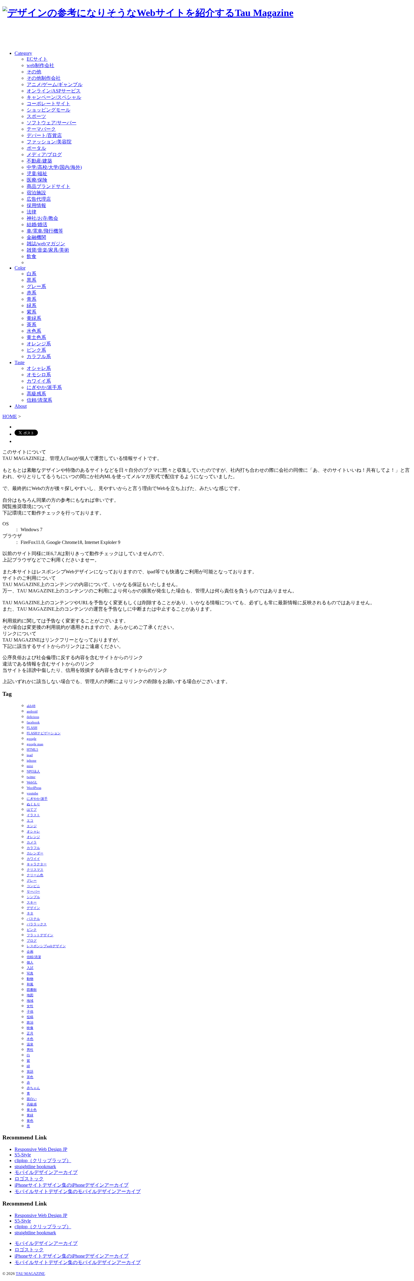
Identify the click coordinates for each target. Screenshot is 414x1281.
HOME (9, 416)
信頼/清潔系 (39, 400)
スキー (32, 902)
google (31, 738)
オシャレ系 (39, 368)
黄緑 (30, 1115)
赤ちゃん (33, 1088)
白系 (31, 273)
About (21, 406)
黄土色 (32, 1110)
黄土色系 (36, 337)
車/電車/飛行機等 (45, 230)
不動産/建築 (39, 160)
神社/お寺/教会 (42, 218)
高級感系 (36, 393)
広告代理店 (39, 199)
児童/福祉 (37, 173)
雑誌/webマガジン (46, 243)
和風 (30, 984)
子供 (30, 1011)
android (32, 711)
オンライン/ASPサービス (54, 90)
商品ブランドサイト (48, 186)
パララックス (37, 924)
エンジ (32, 826)
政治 (30, 1022)
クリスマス (35, 869)
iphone (31, 760)
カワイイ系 (39, 381)
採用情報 (36, 205)
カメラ (32, 842)
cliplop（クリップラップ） (43, 1160)
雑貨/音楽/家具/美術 (48, 250)
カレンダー (35, 853)
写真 (30, 973)
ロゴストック (29, 1178)
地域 (30, 1000)
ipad (30, 755)
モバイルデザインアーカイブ (46, 1172)
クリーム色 (35, 875)
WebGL (32, 782)
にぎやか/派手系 (44, 387)
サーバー (33, 891)
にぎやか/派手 (37, 798)
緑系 (31, 305)
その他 (34, 71)
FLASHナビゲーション (44, 733)
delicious (33, 717)
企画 (30, 951)
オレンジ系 (39, 343)
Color (20, 267)
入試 (30, 968)
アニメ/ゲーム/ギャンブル (54, 84)
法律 (31, 211)
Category (23, 53)
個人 (30, 962)
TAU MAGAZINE (30, 1273)
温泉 (30, 1044)
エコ (30, 820)
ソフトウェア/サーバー (51, 122)
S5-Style (23, 1154)
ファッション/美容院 (49, 141)
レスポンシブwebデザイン (46, 946)
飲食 (31, 256)
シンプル (33, 897)
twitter (31, 777)
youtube (32, 793)
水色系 (34, 331)
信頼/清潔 (34, 957)
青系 (31, 299)
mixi (30, 766)
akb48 (31, 706)
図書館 (32, 989)
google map (35, 744)
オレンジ (33, 837)
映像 (30, 1028)
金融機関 (36, 237)
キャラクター (37, 864)
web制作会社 (40, 65)
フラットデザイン (40, 935)
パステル (33, 919)
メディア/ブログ (44, 154)
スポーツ (36, 116)
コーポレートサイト (48, 103)
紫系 (31, 311)
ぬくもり (33, 804)
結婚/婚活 (37, 224)
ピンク (32, 929)
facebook (33, 722)
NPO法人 (33, 771)
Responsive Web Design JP (41, 1149)
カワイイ (33, 858)
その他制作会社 (44, 78)
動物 (30, 979)
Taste (20, 362)
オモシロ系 (39, 374)
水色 (30, 1039)
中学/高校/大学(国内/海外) (54, 167)
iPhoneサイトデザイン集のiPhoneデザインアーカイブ (72, 1185)
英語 (30, 1071)
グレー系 (36, 286)
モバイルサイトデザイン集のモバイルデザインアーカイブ (78, 1191)
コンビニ (33, 886)
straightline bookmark (35, 1166)
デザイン (33, 908)
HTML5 (32, 749)
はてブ (32, 809)
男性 (30, 1049)
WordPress (34, 788)
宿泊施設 (36, 192)
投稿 (30, 1017)
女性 (30, 1006)
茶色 (30, 1077)
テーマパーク (41, 129)
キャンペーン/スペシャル (54, 97)
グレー (32, 880)
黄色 (30, 1120)
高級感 (32, 1104)
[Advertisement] (73, 35)
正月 (30, 1033)
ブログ (32, 940)
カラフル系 (39, 356)
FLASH (32, 727)
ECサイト (37, 59)
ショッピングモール (48, 109)
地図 (30, 995)
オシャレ (33, 831)
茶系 (31, 324)
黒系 (31, 280)
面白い (32, 1099)
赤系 (31, 292)
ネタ (30, 913)
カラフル (33, 848)
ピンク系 (36, 350)
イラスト (33, 815)
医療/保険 (37, 180)
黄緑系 (34, 318)
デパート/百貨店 (44, 135)
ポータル (36, 148)
